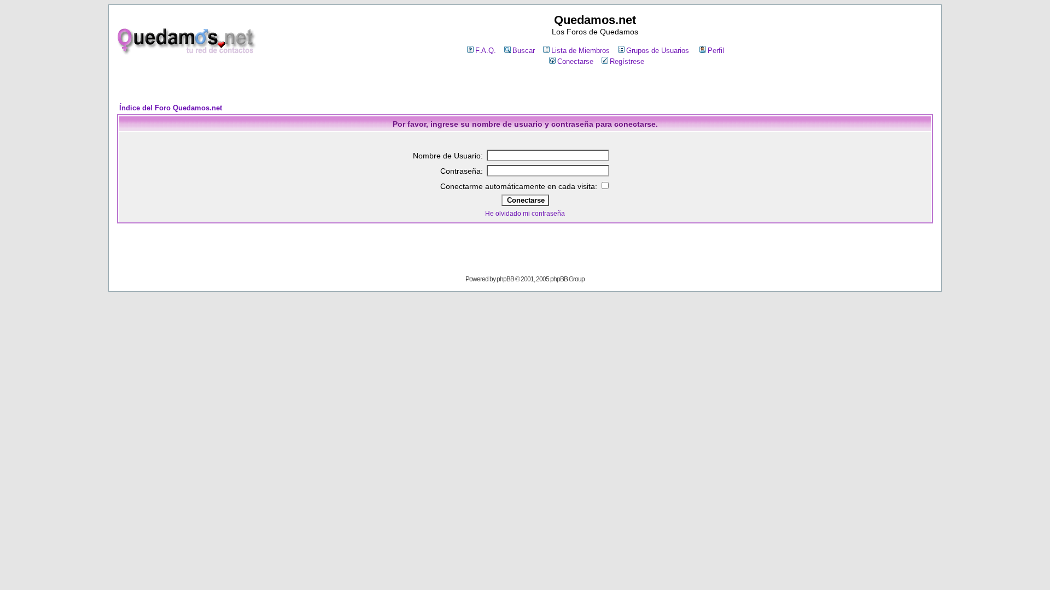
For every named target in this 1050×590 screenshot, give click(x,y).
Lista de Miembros (580, 50)
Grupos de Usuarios (657, 50)
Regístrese (627, 61)
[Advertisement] (525, 85)
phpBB (505, 279)
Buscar (523, 50)
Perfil (716, 50)
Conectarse (575, 61)
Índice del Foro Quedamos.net (170, 108)
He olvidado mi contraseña (525, 213)
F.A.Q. (485, 50)
